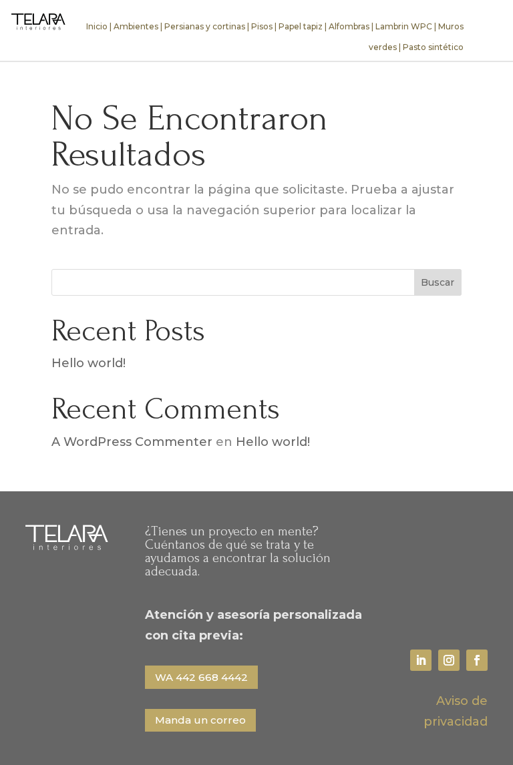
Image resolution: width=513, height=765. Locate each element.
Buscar (437, 282)
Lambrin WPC (403, 26)
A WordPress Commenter (131, 442)
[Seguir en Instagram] (449, 660)
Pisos (262, 26)
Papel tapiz (301, 26)
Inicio (97, 26)
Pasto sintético (433, 47)
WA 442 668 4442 (201, 677)
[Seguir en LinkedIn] (421, 660)
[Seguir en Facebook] (477, 660)
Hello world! (88, 363)
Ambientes (136, 26)
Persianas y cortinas (204, 26)
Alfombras (349, 26)
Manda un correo (200, 720)
